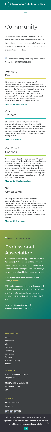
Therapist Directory (12, 361)
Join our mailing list (12, 403)
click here (15, 281)
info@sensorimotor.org (19, 374)
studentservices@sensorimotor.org (18, 308)
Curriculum (9, 354)
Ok (26, 428)
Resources (9, 357)
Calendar (8, 347)
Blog (7, 344)
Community (9, 351)
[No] (48, 423)
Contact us (9, 406)
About (7, 337)
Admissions (9, 341)
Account (8, 364)
